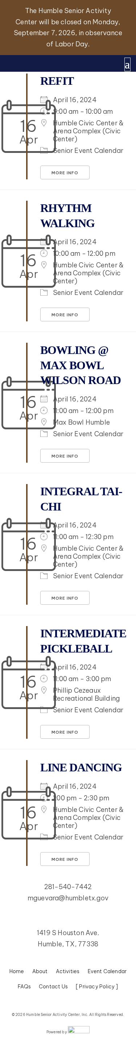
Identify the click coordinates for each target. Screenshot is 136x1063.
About (40, 972)
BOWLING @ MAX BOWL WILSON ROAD (80, 365)
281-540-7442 (68, 887)
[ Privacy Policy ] (97, 987)
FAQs (24, 987)
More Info (64, 172)
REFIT (57, 80)
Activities (68, 972)
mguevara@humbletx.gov (68, 898)
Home (16, 972)
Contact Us (53, 987)
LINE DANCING (81, 767)
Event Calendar (107, 972)
